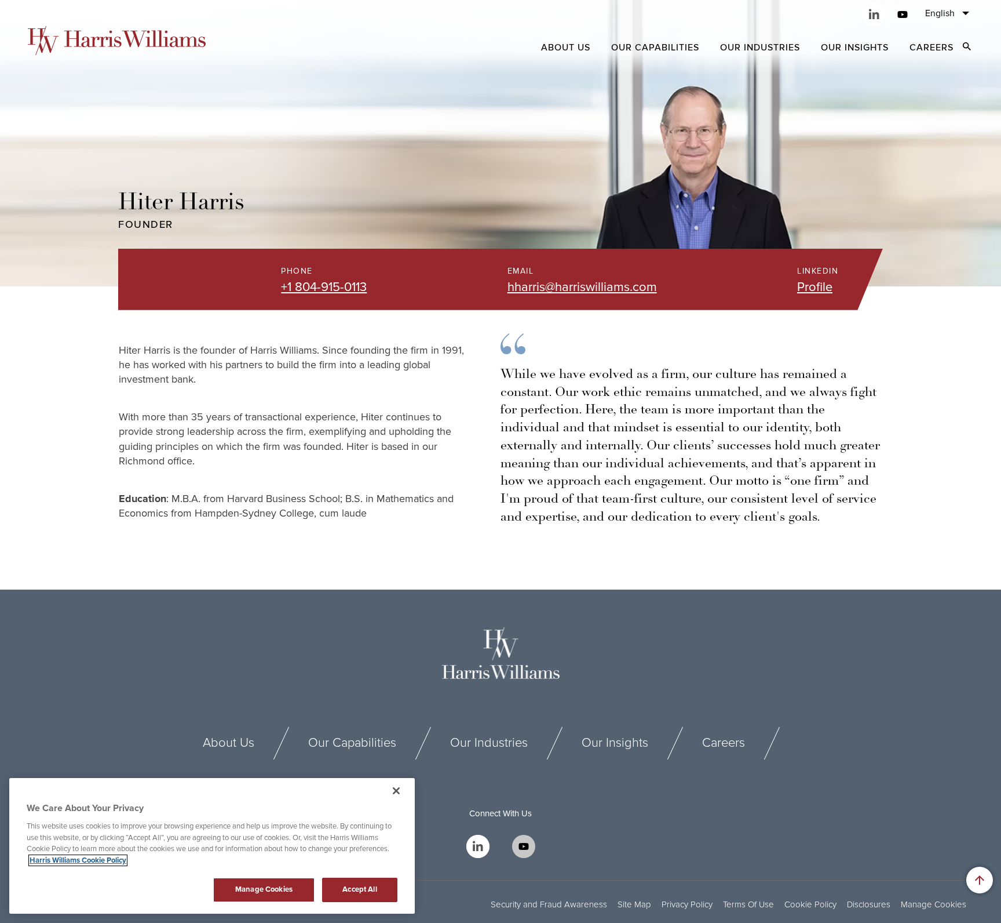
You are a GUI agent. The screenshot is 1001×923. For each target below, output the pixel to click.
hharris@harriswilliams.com (582, 287)
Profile (814, 287)
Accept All (359, 889)
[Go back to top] (979, 880)
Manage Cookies (933, 904)
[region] (212, 846)
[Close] (396, 791)
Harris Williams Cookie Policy (78, 860)
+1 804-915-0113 (324, 287)
